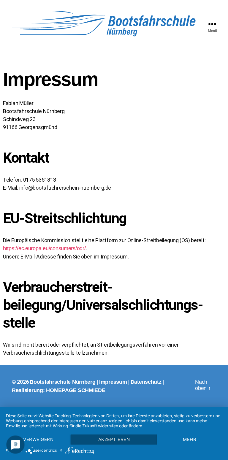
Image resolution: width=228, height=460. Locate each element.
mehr (189, 439)
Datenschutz (146, 382)
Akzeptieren (114, 439)
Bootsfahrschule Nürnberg (63, 382)
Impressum (113, 382)
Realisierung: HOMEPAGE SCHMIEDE (58, 390)
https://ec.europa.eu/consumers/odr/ (44, 248)
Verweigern (38, 439)
